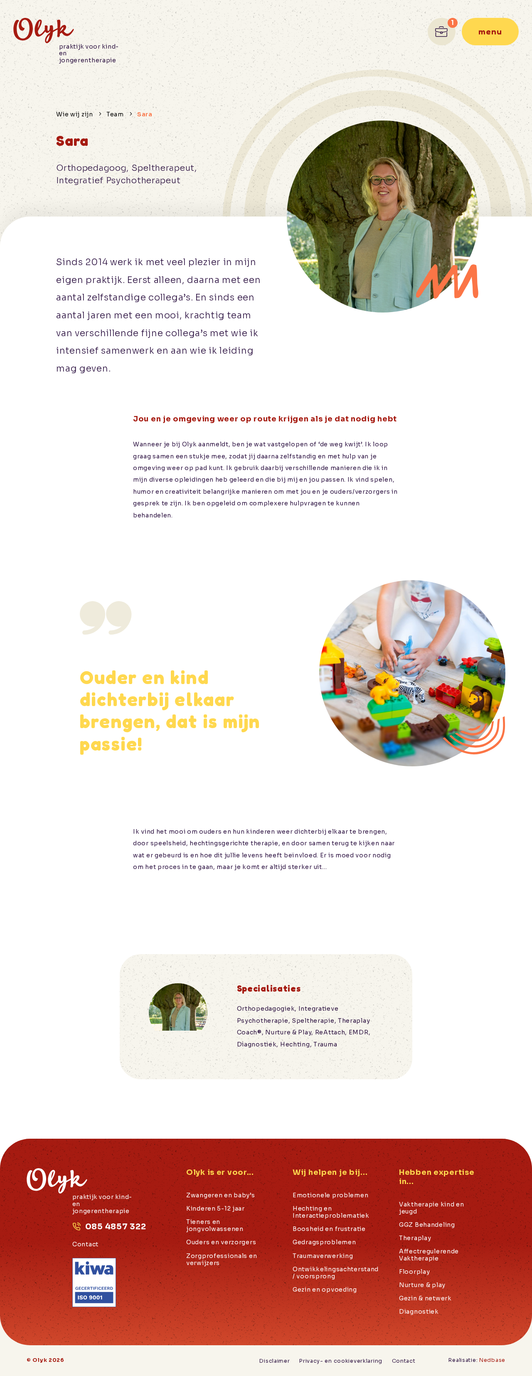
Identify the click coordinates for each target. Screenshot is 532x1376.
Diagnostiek (419, 1311)
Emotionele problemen (330, 1195)
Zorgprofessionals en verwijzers (221, 1260)
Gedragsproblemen (324, 1242)
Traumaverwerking (323, 1256)
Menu (490, 32)
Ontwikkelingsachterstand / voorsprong (336, 1273)
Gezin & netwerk (425, 1298)
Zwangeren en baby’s (220, 1195)
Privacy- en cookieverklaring (340, 1361)
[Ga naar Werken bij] (442, 32)
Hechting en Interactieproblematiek (331, 1212)
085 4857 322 (115, 1226)
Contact (85, 1244)
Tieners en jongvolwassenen (215, 1225)
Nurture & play (422, 1285)
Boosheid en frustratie (329, 1229)
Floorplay (414, 1271)
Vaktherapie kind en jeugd (431, 1208)
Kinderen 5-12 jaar (215, 1208)
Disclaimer (274, 1361)
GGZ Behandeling (427, 1224)
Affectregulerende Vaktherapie (429, 1255)
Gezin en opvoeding (325, 1289)
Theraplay (415, 1238)
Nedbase (492, 1360)
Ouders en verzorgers (221, 1242)
